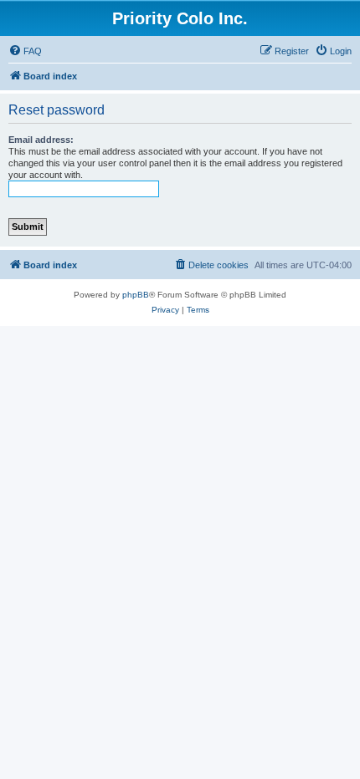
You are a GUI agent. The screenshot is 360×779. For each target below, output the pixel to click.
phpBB (135, 294)
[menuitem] (25, 51)
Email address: (41, 140)
